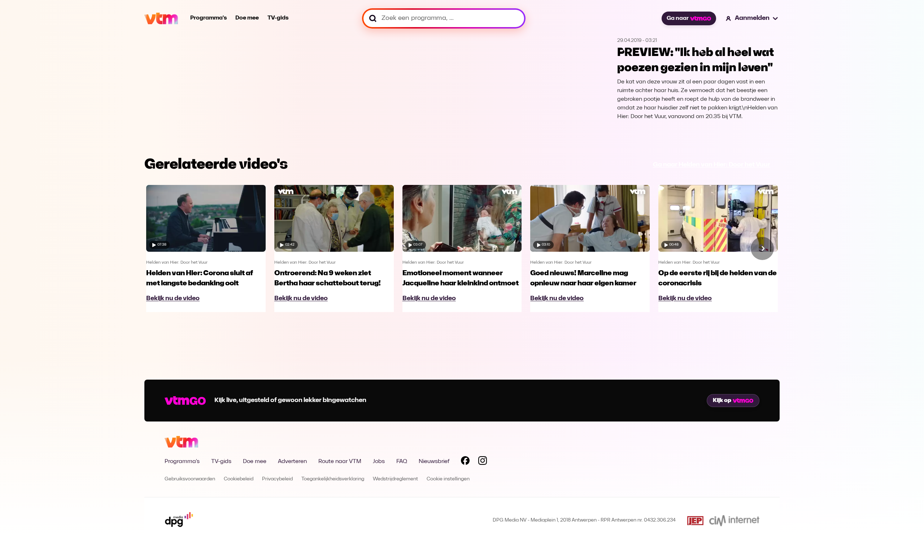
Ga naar (678, 18)
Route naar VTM (339, 461)
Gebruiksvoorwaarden (190, 479)
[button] (752, 18)
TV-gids (277, 18)
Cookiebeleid (238, 479)
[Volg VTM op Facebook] (465, 462)
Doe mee (247, 18)
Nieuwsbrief (434, 461)
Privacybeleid (277, 479)
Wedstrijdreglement (395, 479)
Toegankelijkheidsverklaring (332, 479)
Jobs (379, 461)
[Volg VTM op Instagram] (482, 462)
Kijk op (722, 400)
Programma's (208, 18)
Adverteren (292, 461)
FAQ (401, 461)
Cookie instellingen (448, 479)
